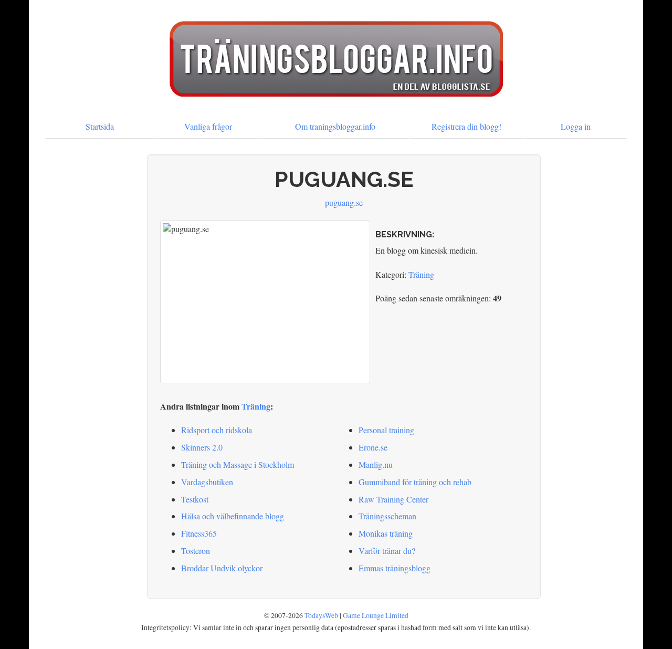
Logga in (576, 126)
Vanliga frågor (208, 126)
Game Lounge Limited (375, 615)
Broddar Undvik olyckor (221, 567)
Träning (421, 274)
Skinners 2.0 (202, 447)
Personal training (386, 429)
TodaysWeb (321, 615)
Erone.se (373, 447)
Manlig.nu (376, 464)
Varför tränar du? (387, 550)
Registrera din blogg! (466, 126)
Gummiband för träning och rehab (415, 481)
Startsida (100, 126)
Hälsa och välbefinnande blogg (232, 515)
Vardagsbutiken (207, 481)
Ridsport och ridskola (216, 429)
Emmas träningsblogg (394, 567)
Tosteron (195, 550)
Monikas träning (386, 533)
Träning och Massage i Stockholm (237, 464)
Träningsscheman (387, 515)
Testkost (194, 499)
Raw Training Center (393, 499)
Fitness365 (199, 533)
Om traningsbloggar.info (335, 126)
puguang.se (344, 202)
